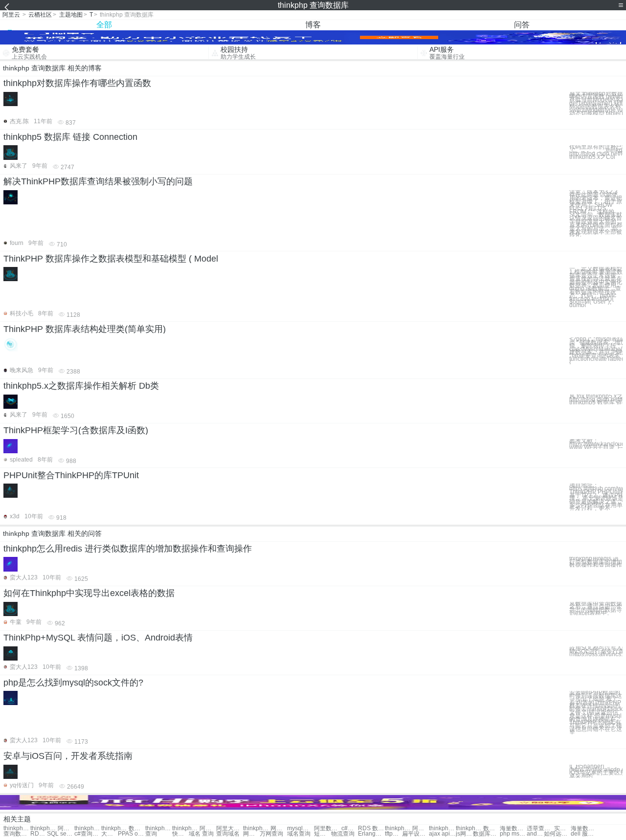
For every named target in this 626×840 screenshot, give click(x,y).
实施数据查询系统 (562, 828)
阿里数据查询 (327, 828)
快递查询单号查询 (180, 834)
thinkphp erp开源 (158, 828)
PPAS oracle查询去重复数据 (131, 834)
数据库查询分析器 (491, 828)
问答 (522, 25)
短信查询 (322, 834)
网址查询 (251, 834)
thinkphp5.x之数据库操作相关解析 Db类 (81, 386)
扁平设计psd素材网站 (415, 834)
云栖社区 (40, 14)
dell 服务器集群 (584, 834)
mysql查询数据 (300, 828)
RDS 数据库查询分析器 (38, 834)
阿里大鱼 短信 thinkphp (420, 828)
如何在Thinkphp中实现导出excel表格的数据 (89, 593)
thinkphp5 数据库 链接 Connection (70, 137)
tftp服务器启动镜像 (393, 834)
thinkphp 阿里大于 (43, 828)
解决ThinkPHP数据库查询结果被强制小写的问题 (98, 181)
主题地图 (71, 14)
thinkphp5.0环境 (442, 828)
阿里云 (11, 14)
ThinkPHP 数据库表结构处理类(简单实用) (84, 329)
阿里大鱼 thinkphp (208, 828)
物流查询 (343, 834)
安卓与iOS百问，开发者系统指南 (68, 756)
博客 (313, 25)
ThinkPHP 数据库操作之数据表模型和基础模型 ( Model (110, 259)
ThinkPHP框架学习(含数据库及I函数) (75, 430)
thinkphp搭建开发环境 (469, 828)
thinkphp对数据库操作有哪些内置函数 (77, 83)
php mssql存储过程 (513, 834)
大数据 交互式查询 (109, 834)
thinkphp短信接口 (114, 828)
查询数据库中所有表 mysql (16, 834)
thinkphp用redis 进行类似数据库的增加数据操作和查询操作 (595, 562)
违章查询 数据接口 (540, 828)
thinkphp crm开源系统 (398, 828)
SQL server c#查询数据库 (60, 834)
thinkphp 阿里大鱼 (185, 828)
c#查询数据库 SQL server (87, 834)
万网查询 (271, 834)
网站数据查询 (278, 828)
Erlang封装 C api (371, 834)
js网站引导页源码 (464, 834)
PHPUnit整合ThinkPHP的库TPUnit (71, 475)
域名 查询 (201, 834)
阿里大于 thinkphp (66, 828)
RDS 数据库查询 (371, 828)
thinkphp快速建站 (16, 828)
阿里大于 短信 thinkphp (229, 828)
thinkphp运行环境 (87, 828)
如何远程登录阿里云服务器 (557, 834)
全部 (104, 25)
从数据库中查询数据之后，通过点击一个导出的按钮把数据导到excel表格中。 (595, 608)
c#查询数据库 (349, 828)
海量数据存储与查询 (584, 828)
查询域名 (228, 834)
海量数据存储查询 (513, 828)
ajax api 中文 (442, 834)
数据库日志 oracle (486, 834)
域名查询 (299, 834)
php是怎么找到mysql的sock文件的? (73, 682)
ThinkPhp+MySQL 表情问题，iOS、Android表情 (98, 637)
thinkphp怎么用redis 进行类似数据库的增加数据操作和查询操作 (127, 548)
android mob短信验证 (535, 834)
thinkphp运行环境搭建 (256, 828)
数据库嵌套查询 (137, 828)
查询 (151, 834)
